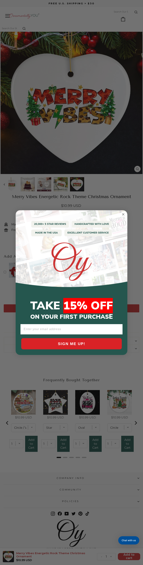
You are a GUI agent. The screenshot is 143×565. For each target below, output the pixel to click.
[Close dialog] (123, 214)
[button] (128, 540)
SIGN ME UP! (71, 344)
